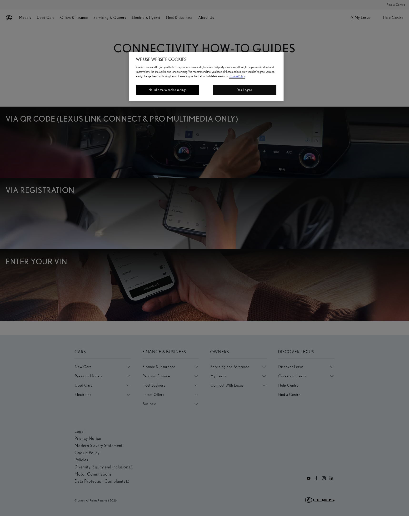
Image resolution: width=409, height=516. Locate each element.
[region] (206, 76)
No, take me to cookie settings (168, 90)
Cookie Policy (237, 76)
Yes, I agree (244, 90)
